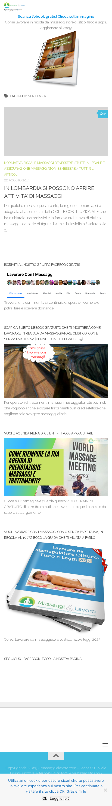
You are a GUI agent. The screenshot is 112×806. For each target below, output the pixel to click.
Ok (44, 798)
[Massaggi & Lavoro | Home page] (18, 6)
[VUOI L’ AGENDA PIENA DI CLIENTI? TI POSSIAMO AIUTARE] (56, 495)
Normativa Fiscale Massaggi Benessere (38, 163)
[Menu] (105, 7)
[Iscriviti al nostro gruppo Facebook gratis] (56, 297)
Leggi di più (60, 798)
